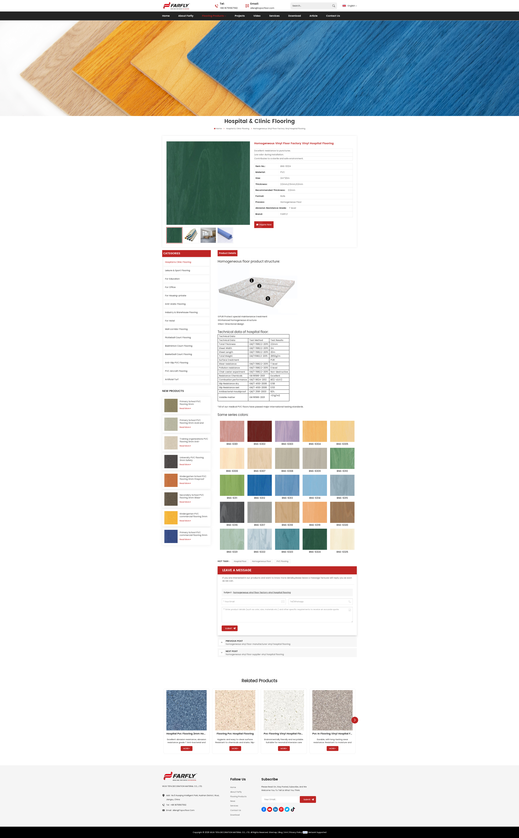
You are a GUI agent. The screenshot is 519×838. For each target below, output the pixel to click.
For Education (172, 278)
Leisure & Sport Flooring (177, 270)
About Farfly (185, 16)
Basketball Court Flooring (178, 354)
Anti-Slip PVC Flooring (176, 362)
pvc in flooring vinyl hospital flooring (332, 734)
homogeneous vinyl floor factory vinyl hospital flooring (262, 592)
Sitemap (273, 832)
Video (257, 16)
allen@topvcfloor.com (262, 6)
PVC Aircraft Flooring (176, 371)
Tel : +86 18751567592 (176, 805)
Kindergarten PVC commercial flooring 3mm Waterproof (193, 515)
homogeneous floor (261, 561)
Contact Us (333, 16)
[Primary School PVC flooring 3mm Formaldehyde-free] (171, 405)
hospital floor (240, 561)
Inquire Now (265, 224)
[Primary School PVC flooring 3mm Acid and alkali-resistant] (171, 424)
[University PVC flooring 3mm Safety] (171, 461)
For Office (170, 287)
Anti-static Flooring (175, 304)
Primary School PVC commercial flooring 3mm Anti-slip (193, 534)
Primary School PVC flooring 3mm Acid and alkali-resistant (192, 421)
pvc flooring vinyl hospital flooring (284, 734)
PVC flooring (282, 561)
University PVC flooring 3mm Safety (192, 459)
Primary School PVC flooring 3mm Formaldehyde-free (190, 403)
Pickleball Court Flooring (178, 337)
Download (294, 16)
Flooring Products (213, 16)
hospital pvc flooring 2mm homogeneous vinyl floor (186, 734)
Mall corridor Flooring (176, 329)
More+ (186, 748)
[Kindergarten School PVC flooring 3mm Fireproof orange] (171, 480)
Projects (240, 16)
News (232, 801)
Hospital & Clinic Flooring (237, 128)
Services (274, 16)
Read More (185, 408)
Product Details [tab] (227, 253)
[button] (354, 720)
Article (313, 16)
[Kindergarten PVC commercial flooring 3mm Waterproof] (171, 517)
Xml (286, 832)
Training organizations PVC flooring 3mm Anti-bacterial (194, 440)
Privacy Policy (295, 832)
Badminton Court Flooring (178, 345)
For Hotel (170, 320)
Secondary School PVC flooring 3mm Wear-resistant (192, 496)
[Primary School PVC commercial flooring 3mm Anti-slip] (171, 536)
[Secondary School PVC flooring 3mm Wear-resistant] (171, 499)
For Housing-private (175, 295)
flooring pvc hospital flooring (235, 734)
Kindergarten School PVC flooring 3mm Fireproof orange (193, 477)
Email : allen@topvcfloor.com (180, 810)
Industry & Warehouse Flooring (181, 312)
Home (166, 16)
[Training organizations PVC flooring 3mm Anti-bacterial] (171, 442)
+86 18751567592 (229, 6)
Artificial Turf (172, 379)
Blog (280, 832)
